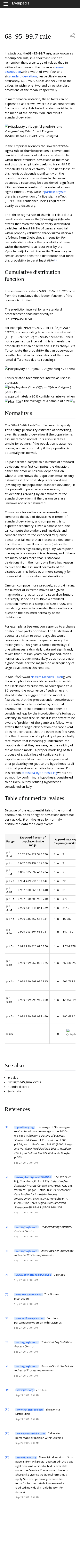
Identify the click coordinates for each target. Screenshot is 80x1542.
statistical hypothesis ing (39, 773)
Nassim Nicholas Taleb (47, 677)
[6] (6, 1294)
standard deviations (23, 76)
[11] (7, 1409)
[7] (6, 1317)
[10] (7, 1389)
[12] (7, 1433)
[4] (6, 1250)
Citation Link (22, 1127)
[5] (6, 1274)
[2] (55, 259)
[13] (7, 1457)
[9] (6, 1365)
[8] (6, 1341)
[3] (6, 1226)
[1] (47, 167)
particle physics (55, 192)
